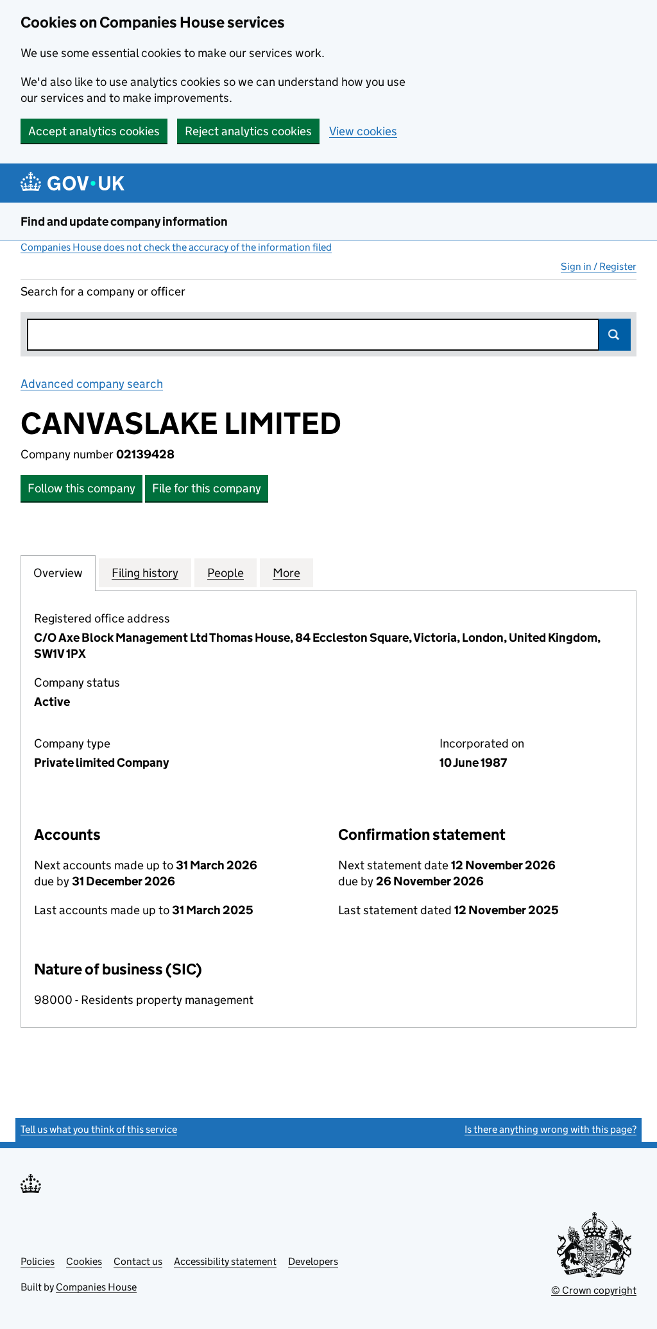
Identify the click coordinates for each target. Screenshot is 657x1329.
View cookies (363, 131)
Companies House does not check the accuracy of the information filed (176, 247)
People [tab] (225, 572)
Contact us (138, 1261)
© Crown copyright (593, 1290)
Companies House (96, 1287)
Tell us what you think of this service (99, 1129)
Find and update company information (124, 221)
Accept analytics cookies (94, 131)
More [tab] (286, 572)
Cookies (84, 1261)
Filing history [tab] (145, 572)
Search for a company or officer (103, 291)
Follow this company (81, 488)
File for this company (206, 488)
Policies (38, 1261)
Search (615, 335)
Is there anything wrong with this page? (550, 1129)
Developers (313, 1261)
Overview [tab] (58, 572)
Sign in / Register (598, 266)
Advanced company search (92, 383)
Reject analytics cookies (248, 131)
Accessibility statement (225, 1261)
